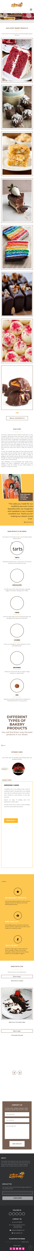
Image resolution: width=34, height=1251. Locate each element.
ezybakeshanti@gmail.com (18, 1230)
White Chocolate (17, 171)
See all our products (17, 418)
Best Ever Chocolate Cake (17, 1022)
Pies (17, 695)
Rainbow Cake (17, 264)
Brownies (17, 667)
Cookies (17, 640)
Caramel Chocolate (17, 404)
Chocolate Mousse (17, 1035)
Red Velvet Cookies (17, 981)
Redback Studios (25, 1242)
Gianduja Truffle (17, 311)
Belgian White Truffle (17, 358)
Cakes (17, 612)
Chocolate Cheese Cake (17, 217)
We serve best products (15, 898)
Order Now (10, 820)
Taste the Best (11, 945)
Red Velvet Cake (17, 77)
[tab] (4, 768)
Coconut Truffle (17, 124)
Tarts (17, 557)
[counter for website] (17, 1248)
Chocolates (17, 585)
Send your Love (11, 922)
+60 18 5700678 (18, 1222)
